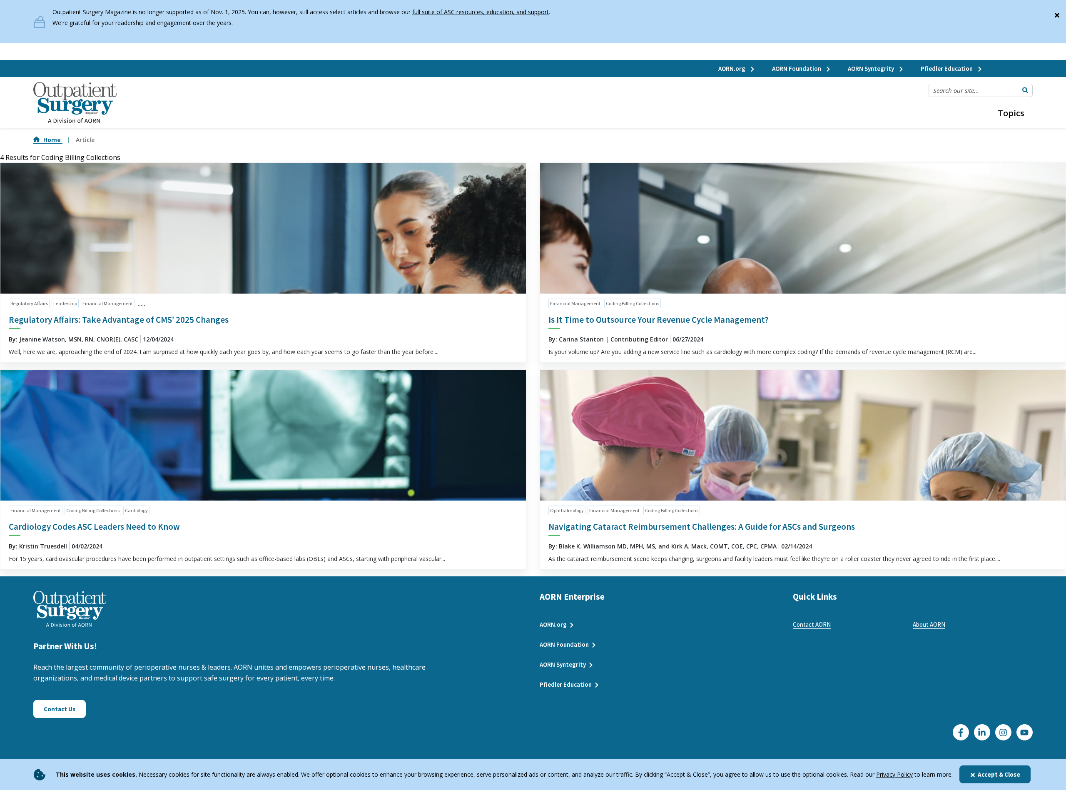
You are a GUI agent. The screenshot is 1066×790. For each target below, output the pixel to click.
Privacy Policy (894, 774)
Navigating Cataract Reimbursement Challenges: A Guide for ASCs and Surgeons (701, 526)
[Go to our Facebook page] (961, 732)
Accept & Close (999, 774)
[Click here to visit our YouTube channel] (1024, 732)
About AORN (929, 624)
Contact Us (59, 709)
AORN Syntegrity (871, 68)
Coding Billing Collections (632, 303)
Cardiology (136, 510)
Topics (1011, 113)
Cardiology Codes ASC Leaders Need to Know (94, 526)
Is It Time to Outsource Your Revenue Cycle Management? (658, 319)
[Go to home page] (75, 102)
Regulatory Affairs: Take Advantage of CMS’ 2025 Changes (119, 319)
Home (52, 140)
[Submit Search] (1025, 90)
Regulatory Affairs (29, 303)
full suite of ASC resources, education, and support (480, 12)
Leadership (65, 303)
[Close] (1057, 13)
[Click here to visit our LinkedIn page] (982, 732)
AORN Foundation (797, 68)
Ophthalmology (567, 510)
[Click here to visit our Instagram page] (1003, 732)
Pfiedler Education (947, 68)
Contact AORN (812, 624)
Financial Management (107, 303)
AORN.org (732, 68)
